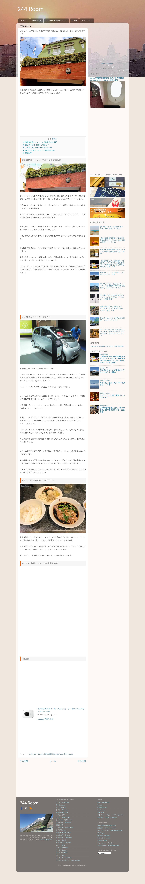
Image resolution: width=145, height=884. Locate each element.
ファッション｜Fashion (105, 843)
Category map (102, 807)
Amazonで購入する (45, 719)
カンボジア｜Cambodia (64, 837)
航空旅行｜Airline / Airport (106, 828)
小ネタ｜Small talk (103, 838)
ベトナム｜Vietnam (62, 802)
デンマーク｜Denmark (63, 842)
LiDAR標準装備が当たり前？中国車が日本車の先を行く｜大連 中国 (112, 410)
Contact (100, 805)
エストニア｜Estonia (36, 754)
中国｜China (104, 405)
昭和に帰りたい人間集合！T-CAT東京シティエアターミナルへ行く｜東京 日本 (112, 308)
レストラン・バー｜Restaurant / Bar (110, 830)
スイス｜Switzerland (63, 817)
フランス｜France (62, 847)
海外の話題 (36, 21)
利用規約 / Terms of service (107, 817)
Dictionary (101, 810)
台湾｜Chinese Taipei (63, 832)
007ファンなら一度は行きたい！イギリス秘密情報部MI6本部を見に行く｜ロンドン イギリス (112, 286)
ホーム (53, 761)
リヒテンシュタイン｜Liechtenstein (68, 860)
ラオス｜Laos (60, 855)
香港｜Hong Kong (62, 812)
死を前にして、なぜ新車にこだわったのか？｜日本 (112, 371)
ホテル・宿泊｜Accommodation (108, 845)
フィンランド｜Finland (64, 820)
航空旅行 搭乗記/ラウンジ (56, 21)
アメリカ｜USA (61, 807)
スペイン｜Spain (61, 852)
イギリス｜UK (60, 815)
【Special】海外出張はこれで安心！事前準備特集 (107, 346)
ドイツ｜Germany (62, 810)
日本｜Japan (68, 754)
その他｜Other (105, 368)
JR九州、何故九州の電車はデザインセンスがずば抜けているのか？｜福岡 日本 (112, 297)
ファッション (86, 21)
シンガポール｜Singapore (65, 827)
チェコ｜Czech (61, 840)
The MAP (100, 812)
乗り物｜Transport (103, 835)
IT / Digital (101, 833)
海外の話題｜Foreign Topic (53, 754)
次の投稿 (24, 761)
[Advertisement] (53, 114)
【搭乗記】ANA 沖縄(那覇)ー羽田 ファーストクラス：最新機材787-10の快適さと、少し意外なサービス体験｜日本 (112, 359)
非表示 (54, 139)
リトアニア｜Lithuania (63, 857)
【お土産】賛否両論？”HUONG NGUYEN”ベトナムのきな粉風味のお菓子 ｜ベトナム (112, 240)
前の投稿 (82, 761)
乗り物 (74, 21)
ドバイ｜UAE (60, 845)
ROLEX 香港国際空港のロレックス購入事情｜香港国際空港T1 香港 (112, 251)
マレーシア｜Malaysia (63, 822)
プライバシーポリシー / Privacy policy (110, 815)
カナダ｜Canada (61, 850)
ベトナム (24, 21)
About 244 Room (46, 840)
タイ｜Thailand (61, 830)
